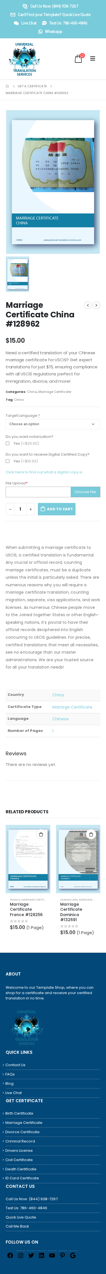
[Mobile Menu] (92, 58)
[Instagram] (20, 1255)
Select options (41, 834)
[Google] (73, 1255)
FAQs (10, 1074)
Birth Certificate (19, 1113)
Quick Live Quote (21, 1217)
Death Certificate (20, 1169)
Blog (9, 1083)
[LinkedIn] (41, 1255)
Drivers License (19, 1150)
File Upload (17, 483)
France (15, 899)
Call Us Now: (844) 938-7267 (32, 1199)
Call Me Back (17, 1226)
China (32, 391)
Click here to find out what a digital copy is (44, 472)
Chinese (60, 719)
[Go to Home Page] (8, 86)
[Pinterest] (62, 1255)
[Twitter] (31, 1255)
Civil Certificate (19, 1159)
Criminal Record (20, 1141)
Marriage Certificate (54, 391)
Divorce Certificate (22, 1132)
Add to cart (60, 509)
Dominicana (69, 899)
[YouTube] (52, 1255)
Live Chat (13, 1092)
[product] (28, 859)
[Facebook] (10, 1255)
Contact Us (15, 1065)
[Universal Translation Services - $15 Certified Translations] (18, 58)
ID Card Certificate (22, 1178)
